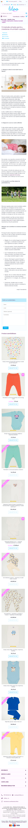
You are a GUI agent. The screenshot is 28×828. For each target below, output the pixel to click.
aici (11, 220)
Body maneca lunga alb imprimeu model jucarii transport (13, 362)
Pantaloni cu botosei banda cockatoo (13, 469)
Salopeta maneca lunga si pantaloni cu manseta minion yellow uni (13, 757)
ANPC (7, 822)
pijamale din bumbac (15, 175)
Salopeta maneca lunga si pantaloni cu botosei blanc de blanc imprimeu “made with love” (13, 505)
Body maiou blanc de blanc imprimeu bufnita (13, 650)
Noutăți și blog (11, 19)
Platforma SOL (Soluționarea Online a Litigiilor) (17, 823)
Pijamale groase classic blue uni (13, 721)
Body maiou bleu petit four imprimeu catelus (13, 686)
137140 (3, 822)
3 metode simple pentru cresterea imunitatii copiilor (12, 21)
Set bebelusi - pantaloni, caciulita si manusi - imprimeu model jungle (13, 614)
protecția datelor (16, 817)
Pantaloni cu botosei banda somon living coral (13, 398)
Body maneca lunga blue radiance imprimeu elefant (13, 434)
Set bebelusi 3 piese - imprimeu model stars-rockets (13, 578)
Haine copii (3, 19)
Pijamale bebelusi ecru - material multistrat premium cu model (13, 542)
